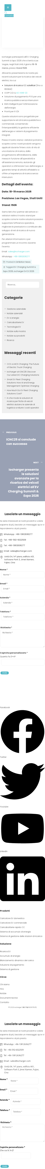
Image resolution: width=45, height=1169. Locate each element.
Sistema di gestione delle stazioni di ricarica (21, 936)
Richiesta (6, 627)
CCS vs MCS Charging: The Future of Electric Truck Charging (23, 366)
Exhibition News (23, 262)
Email (4, 583)
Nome (4, 569)
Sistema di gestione (9, 969)
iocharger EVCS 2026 (24, 271)
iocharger (18, 1007)
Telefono (5, 611)
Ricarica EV (5, 951)
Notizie (3, 993)
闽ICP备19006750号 (30, 1007)
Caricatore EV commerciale (13, 922)
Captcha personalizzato (14, 652)
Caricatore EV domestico (12, 918)
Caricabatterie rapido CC (12, 927)
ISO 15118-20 (21, 92)
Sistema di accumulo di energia (15, 931)
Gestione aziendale (16, 309)
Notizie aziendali (14, 313)
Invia (4, 673)
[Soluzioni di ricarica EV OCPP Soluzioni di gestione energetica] (10, 2)
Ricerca (10, 340)
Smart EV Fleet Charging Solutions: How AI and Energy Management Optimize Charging (23, 382)
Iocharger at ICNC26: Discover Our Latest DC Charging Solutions (23, 373)
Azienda (5, 597)
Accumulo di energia (10, 956)
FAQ (2, 989)
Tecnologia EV (14, 326)
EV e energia (13, 317)
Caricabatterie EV (15, 322)
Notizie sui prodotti (16, 335)
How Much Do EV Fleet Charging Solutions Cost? (22, 392)
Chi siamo (5, 984)
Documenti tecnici (9, 997)
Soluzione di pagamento (12, 964)
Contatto (4, 1002)
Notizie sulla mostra (16, 331)
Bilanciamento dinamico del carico (17, 960)
